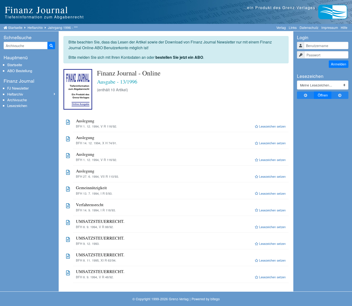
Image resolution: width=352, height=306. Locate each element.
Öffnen (323, 95)
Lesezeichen (17, 105)
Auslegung (85, 120)
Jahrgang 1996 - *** (63, 27)
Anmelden (338, 64)
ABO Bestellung (19, 70)
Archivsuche (17, 99)
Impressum (329, 27)
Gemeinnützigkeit (91, 187)
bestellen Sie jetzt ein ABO (179, 57)
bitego (215, 298)
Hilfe (344, 27)
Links (293, 27)
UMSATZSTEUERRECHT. (100, 221)
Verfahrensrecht (89, 204)
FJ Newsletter (18, 88)
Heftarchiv (35, 27)
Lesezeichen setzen (272, 126)
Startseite (15, 27)
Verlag (281, 27)
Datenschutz (309, 27)
